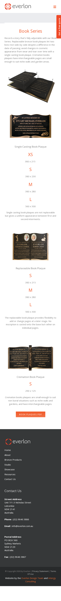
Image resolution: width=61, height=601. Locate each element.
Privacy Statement (40, 571)
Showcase (9, 469)
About (7, 454)
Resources (9, 474)
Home (7, 450)
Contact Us (10, 479)
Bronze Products (13, 459)
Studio (7, 464)
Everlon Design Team (32, 578)
